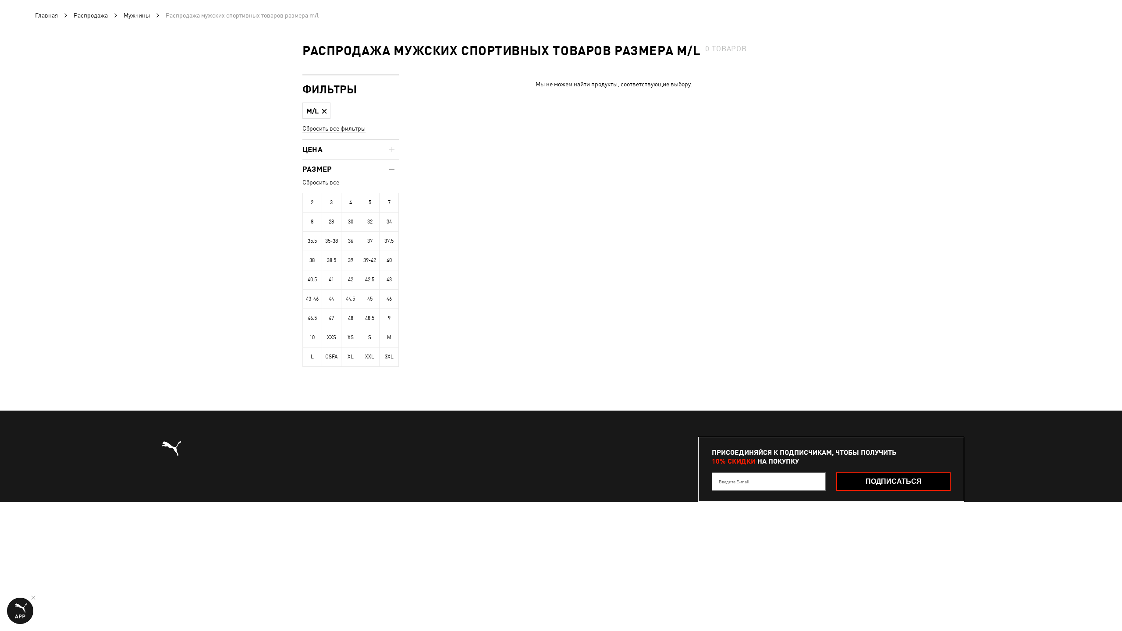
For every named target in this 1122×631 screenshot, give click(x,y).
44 (331, 299)
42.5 (369, 280)
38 (312, 260)
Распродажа (91, 15)
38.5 (331, 260)
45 (370, 299)
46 (389, 299)
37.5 (389, 241)
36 (350, 241)
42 (350, 280)
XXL (369, 357)
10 (312, 337)
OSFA (331, 357)
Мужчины (137, 15)
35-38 (331, 241)
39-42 (369, 260)
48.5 (369, 318)
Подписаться (894, 481)
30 (350, 222)
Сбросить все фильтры (334, 128)
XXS (331, 337)
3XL (389, 357)
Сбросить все (320, 182)
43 (389, 280)
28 (331, 222)
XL (351, 357)
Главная (46, 15)
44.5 (350, 299)
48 (350, 318)
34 (389, 222)
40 (389, 260)
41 (331, 280)
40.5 (312, 280)
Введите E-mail (734, 481)
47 (331, 318)
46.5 (312, 318)
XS (351, 337)
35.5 (312, 241)
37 (370, 241)
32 (370, 222)
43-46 (312, 299)
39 (350, 260)
